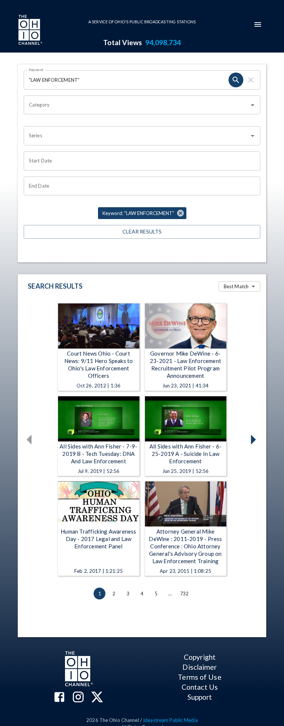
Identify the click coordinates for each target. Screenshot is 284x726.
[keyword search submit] (236, 80)
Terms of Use (199, 676)
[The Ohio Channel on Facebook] (59, 697)
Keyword (36, 69)
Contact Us (200, 686)
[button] (142, 213)
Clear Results (142, 231)
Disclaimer (199, 666)
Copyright (200, 657)
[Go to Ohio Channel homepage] (29, 30)
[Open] (252, 105)
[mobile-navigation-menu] (257, 24)
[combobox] (136, 105)
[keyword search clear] (250, 80)
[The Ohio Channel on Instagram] (78, 697)
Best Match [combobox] (236, 286)
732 (184, 593)
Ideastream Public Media (170, 720)
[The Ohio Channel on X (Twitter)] (97, 697)
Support (199, 696)
